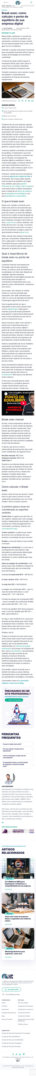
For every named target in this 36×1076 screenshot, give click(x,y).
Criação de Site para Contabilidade (12, 1040)
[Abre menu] (31, 2)
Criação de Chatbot (24, 1016)
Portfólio (4, 1006)
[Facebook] (26, 101)
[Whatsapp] (22, 101)
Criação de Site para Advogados (12, 1043)
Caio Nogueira (8, 28)
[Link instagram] (16, 1054)
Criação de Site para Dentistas (11, 1046)
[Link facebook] (13, 1054)
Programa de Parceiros (9, 1012)
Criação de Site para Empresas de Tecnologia (16, 1033)
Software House (23, 1024)
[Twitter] (19, 101)
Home (3, 1003)
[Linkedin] (29, 101)
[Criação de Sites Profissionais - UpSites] (18, 3)
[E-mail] (32, 101)
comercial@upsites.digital (12, 994)
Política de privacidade (18, 1067)
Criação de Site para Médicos (11, 1036)
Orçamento (5, 1009)
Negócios (4, 10)
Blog (3, 1016)
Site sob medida (23, 1003)
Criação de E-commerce (25, 1009)
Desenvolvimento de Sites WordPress (26, 1020)
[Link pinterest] (24, 1054)
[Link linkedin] (20, 1054)
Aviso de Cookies (7, 1019)
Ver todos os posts (9, 827)
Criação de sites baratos (25, 1006)
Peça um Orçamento (15, 700)
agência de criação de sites (20, 176)
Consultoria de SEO (24, 1012)
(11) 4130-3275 (13, 989)
